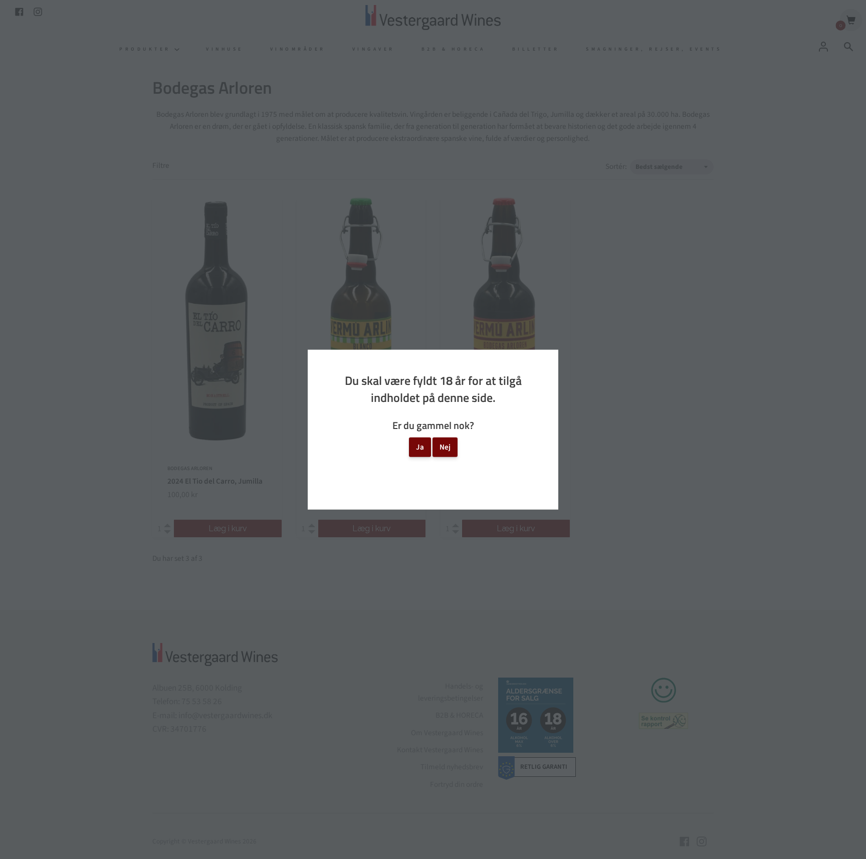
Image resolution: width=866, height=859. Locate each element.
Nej (445, 447)
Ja (420, 447)
